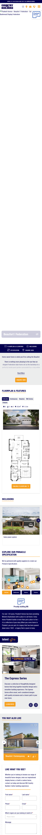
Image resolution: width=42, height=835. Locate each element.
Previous (3, 520)
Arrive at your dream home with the (21, 1)
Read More (21, 373)
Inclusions (33, 346)
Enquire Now (29, 350)
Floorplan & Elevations (15, 346)
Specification (14, 350)
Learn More (10, 704)
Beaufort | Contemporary (15, 756)
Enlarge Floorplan (20, 486)
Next (38, 520)
